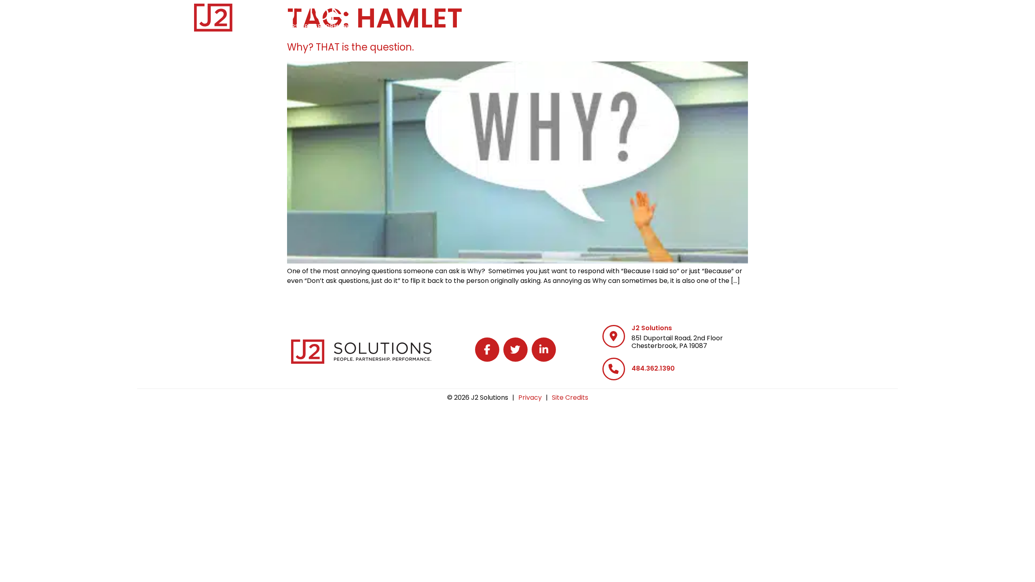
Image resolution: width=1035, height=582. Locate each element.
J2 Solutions (652, 328)
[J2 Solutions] (613, 336)
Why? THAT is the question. (350, 47)
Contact (823, 16)
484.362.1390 (653, 368)
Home (518, 16)
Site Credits (570, 397)
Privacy (530, 397)
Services (564, 16)
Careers (681, 16)
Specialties (623, 16)
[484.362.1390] (613, 369)
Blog (781, 16)
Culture (734, 16)
